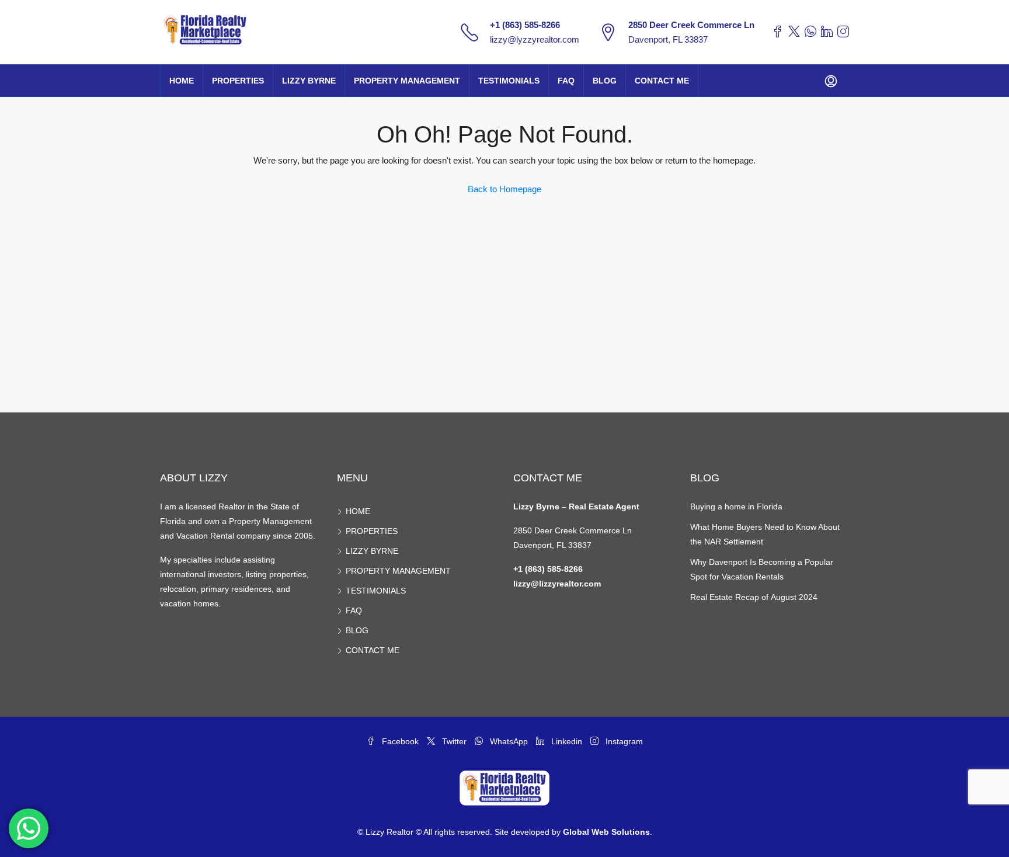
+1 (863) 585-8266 (525, 25)
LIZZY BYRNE (309, 80)
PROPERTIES (238, 80)
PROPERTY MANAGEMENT (407, 80)
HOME (181, 80)
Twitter (454, 741)
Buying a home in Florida (736, 506)
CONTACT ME (662, 80)
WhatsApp (509, 741)
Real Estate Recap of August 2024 (753, 597)
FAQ (566, 80)
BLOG (605, 80)
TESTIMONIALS (509, 80)
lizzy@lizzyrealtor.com (557, 583)
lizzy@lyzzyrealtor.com (534, 39)
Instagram (623, 741)
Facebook (400, 741)
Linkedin (566, 741)
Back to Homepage (504, 189)
